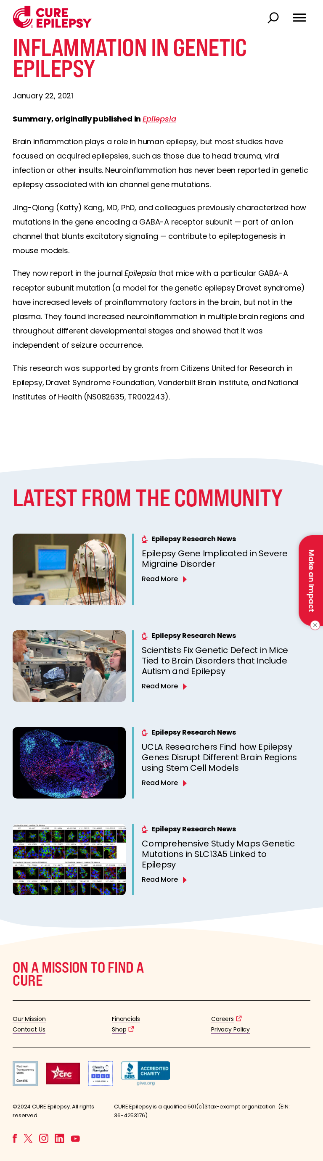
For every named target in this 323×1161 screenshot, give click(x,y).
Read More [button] (160, 579)
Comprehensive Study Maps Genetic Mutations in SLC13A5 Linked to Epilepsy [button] (218, 854)
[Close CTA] (313, 625)
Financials (126, 1019)
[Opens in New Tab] (25, 1084)
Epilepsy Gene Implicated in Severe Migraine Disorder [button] (215, 558)
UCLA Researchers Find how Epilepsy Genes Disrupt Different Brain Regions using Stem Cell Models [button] (219, 757)
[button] (52, 26)
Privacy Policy (230, 1029)
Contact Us (29, 1029)
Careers (222, 1019)
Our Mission (29, 1019)
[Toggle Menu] (299, 14)
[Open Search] (274, 18)
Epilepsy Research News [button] (193, 539)
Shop (119, 1029)
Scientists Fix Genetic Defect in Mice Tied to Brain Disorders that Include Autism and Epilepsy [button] (215, 660)
